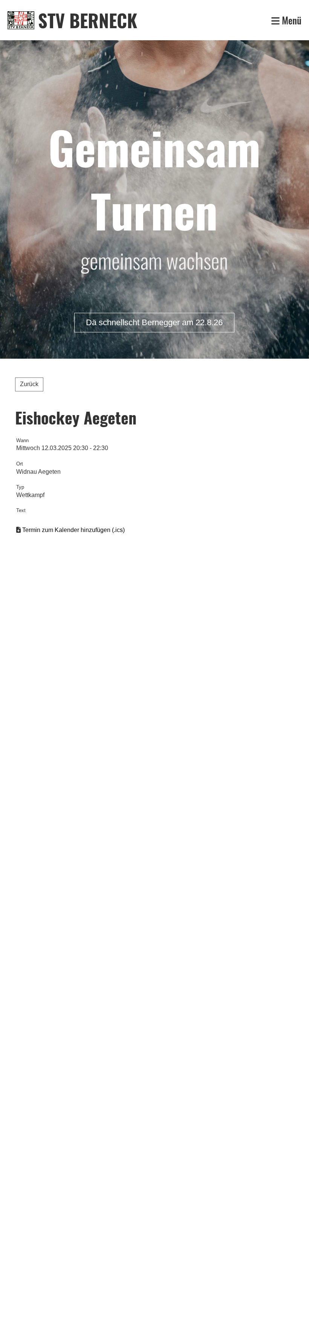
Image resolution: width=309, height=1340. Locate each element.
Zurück (29, 384)
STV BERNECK (87, 20)
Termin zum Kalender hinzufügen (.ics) (73, 530)
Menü (290, 20)
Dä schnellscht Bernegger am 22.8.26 (154, 322)
